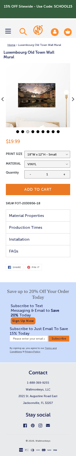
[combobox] (22, 31)
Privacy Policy (32, 351)
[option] (38, 95)
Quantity (12, 172)
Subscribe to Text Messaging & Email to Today (35, 310)
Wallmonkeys (42, 440)
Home (11, 45)
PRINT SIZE (14, 154)
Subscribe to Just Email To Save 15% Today (39, 331)
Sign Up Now (23, 321)
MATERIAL (13, 163)
